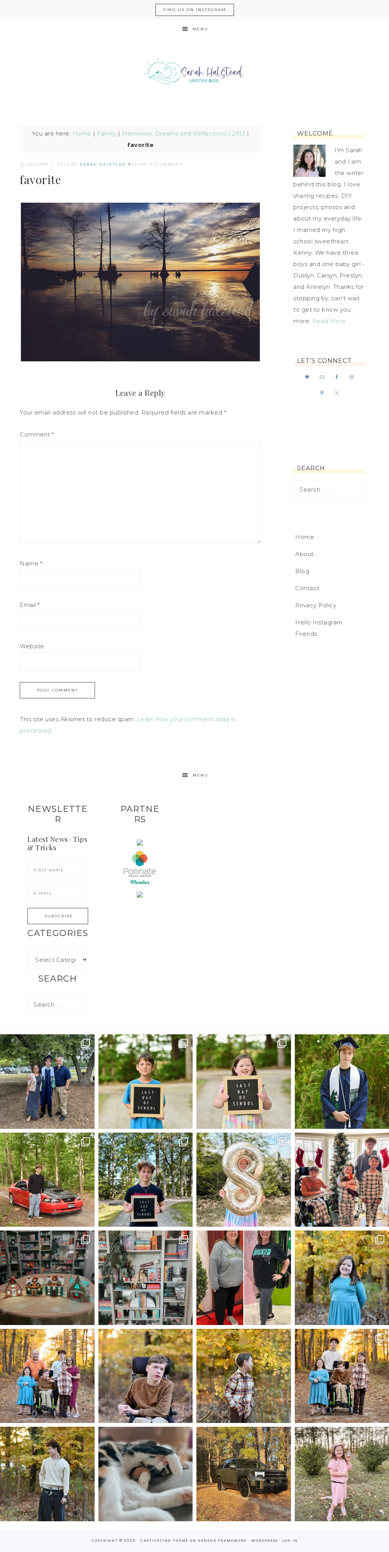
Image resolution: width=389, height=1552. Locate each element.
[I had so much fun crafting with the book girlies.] (47, 1278)
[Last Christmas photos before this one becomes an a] (47, 1474)
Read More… (330, 321)
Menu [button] (200, 29)
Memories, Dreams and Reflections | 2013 (183, 133)
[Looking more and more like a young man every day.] (145, 1376)
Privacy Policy (315, 605)
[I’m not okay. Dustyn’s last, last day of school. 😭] (145, 1180)
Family (106, 133)
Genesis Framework (222, 1540)
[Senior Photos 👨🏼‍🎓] (47, 1180)
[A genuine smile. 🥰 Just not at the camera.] (243, 1376)
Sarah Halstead (194, 72)
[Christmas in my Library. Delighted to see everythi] (145, 1278)
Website (32, 646)
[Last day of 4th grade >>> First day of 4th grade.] (145, 1081)
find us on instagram (194, 9)
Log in (290, 1540)
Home (82, 133)
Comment (37, 434)
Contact (307, 588)
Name (31, 563)
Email (30, 604)
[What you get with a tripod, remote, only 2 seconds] (47, 1376)
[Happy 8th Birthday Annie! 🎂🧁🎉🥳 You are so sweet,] (243, 1180)
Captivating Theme (164, 1540)
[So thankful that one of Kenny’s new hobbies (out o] (243, 1474)
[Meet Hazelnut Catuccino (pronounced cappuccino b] (145, 1474)
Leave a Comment (157, 164)
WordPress (264, 1540)
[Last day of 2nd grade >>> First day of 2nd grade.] (243, 1081)
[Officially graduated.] (47, 1081)
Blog (302, 571)
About (304, 554)
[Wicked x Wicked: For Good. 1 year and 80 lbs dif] (243, 1278)
